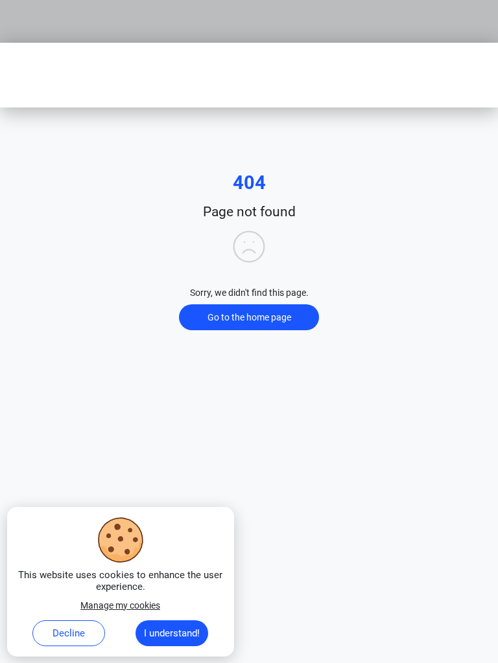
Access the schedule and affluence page (98, 5)
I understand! (172, 633)
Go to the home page (249, 317)
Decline (69, 633)
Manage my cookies (120, 605)
